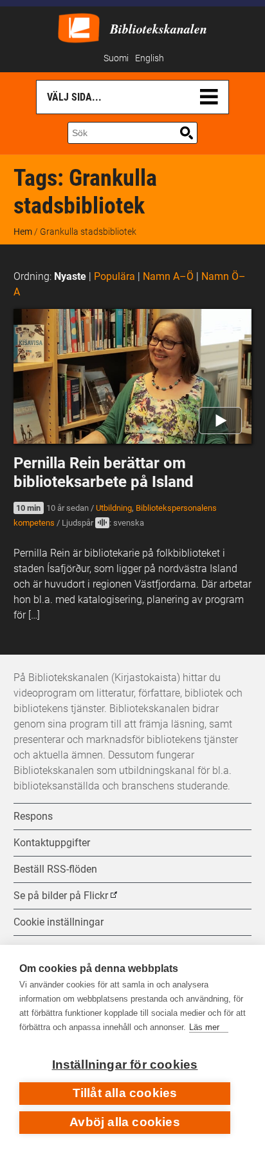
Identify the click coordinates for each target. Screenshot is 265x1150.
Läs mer (204, 1027)
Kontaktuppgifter (52, 843)
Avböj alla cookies (124, 1122)
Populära (114, 276)
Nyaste (70, 276)
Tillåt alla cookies (125, 1093)
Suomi (116, 58)
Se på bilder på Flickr (61, 895)
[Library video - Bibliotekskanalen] (79, 27)
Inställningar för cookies (125, 1064)
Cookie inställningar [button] (59, 922)
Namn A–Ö (168, 276)
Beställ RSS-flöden (55, 869)
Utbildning (114, 508)
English (149, 58)
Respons (33, 816)
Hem (23, 231)
